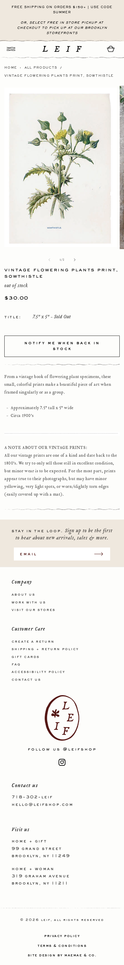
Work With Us (29, 602)
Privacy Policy (62, 936)
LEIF (45, 920)
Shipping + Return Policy (45, 649)
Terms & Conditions (62, 946)
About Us (23, 595)
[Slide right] (74, 259)
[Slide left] (49, 259)
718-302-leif (32, 797)
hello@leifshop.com (42, 805)
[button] (11, 49)
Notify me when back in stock (62, 346)
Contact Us (26, 680)
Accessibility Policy (38, 672)
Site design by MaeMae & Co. (62, 955)
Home (10, 67)
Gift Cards (26, 657)
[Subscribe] (101, 554)
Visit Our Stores (33, 610)
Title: (12, 317)
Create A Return (33, 642)
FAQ (16, 664)
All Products (41, 67)
